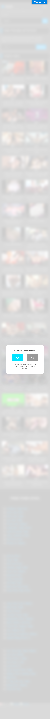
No (32, 358)
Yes (18, 358)
